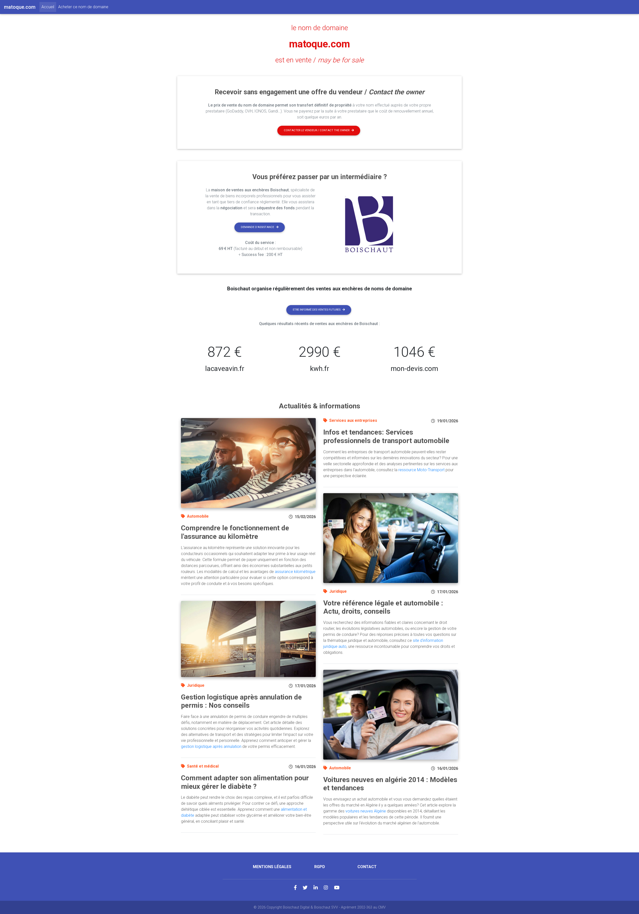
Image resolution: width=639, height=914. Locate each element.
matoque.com (319, 44)
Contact (367, 866)
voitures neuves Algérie (365, 811)
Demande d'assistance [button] (257, 227)
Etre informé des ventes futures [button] (316, 309)
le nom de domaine (319, 28)
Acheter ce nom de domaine (83, 6)
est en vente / (319, 60)
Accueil (48, 6)
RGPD (319, 866)
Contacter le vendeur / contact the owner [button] (316, 130)
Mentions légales (272, 866)
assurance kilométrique (295, 571)
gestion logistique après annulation (211, 746)
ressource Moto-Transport (421, 469)
